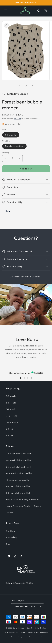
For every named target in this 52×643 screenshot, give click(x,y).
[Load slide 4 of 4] (31, 378)
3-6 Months (11, 402)
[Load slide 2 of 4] (24, 378)
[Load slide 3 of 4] (27, 378)
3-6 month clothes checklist (18, 460)
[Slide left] (19, 85)
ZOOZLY (29, 583)
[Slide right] (32, 85)
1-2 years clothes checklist (17, 479)
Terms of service (27, 632)
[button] (6, 11)
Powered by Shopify (25, 628)
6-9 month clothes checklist (18, 466)
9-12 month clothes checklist (19, 473)
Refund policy (40, 628)
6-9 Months (11, 409)
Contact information (36, 637)
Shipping (17, 119)
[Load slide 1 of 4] (21, 378)
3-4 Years (10, 435)
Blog (8, 544)
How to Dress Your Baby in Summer (22, 499)
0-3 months (10, 134)
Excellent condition (14, 146)
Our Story (10, 531)
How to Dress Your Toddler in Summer (23, 506)
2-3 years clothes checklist (18, 486)
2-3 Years (10, 428)
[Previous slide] (16, 378)
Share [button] (7, 211)
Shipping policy (42, 632)
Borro (15, 628)
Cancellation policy (18, 637)
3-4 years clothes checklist (18, 492)
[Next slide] (36, 378)
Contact (9, 512)
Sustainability (11, 537)
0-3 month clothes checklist (18, 453)
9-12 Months (11, 415)
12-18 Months (12, 422)
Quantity (5, 152)
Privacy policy (12, 632)
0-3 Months (11, 396)
